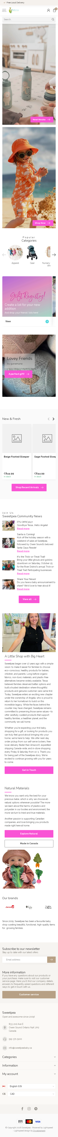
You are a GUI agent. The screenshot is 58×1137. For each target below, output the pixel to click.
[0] (54, 10)
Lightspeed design (22, 1131)
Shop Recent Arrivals (27, 487)
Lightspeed (48, 1127)
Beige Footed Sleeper (16, 456)
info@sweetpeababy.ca (20, 1048)
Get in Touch (29, 770)
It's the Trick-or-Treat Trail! (31, 556)
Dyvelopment (39, 1131)
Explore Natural (29, 833)
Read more (23, 528)
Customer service (29, 994)
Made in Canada (29, 843)
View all (27, 599)
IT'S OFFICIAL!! (24, 522)
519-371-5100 (15, 1039)
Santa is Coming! (26, 534)
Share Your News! (26, 579)
